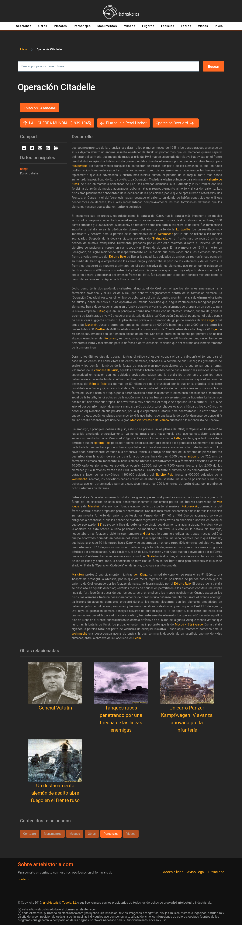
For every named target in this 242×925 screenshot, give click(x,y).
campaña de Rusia (106, 370)
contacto (24, 879)
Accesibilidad (173, 872)
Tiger (214, 329)
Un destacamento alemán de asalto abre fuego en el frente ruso (55, 793)
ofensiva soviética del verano (149, 420)
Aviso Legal (196, 872)
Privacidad (216, 872)
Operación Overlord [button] (172, 123)
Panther (100, 329)
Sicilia (151, 556)
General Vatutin (55, 708)
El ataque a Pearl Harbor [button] (126, 123)
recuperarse (80, 166)
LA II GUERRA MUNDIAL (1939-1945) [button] (60, 123)
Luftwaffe (183, 229)
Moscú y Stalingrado (189, 624)
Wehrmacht (165, 234)
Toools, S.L (69, 902)
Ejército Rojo (117, 256)
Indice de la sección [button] (39, 107)
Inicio (23, 49)
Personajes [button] (111, 834)
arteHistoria (50, 902)
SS (99, 524)
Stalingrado (159, 238)
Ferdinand (110, 338)
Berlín (137, 638)
